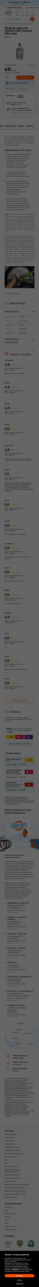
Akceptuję (19, 1276)
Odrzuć (19, 1280)
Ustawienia (19, 1283)
